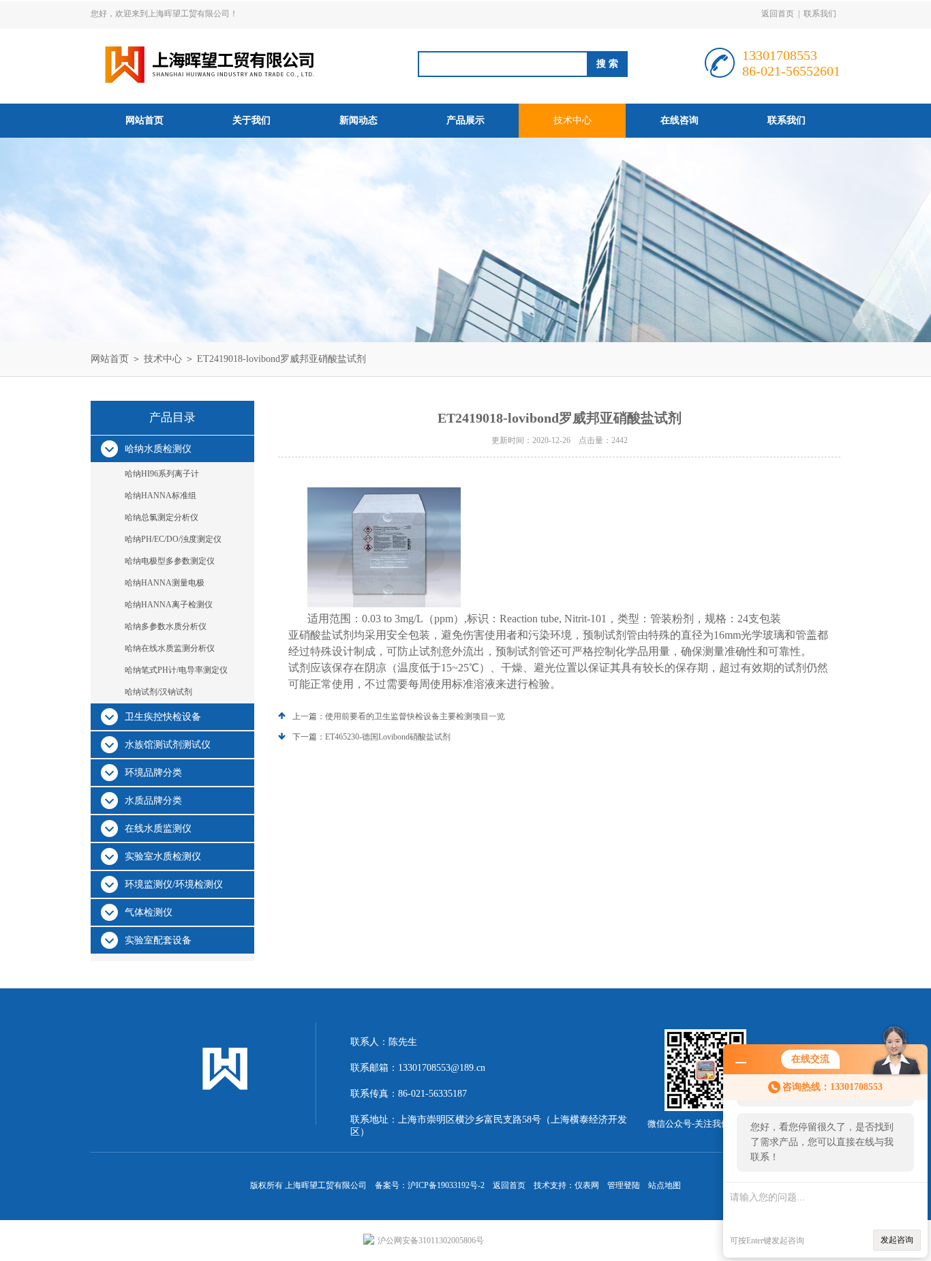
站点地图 (664, 1185)
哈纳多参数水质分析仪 (166, 626)
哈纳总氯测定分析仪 (161, 517)
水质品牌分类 (153, 800)
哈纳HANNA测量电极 (164, 583)
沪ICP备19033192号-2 (446, 1185)
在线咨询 (679, 120)
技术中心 (572, 120)
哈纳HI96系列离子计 (162, 473)
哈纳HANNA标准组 (160, 495)
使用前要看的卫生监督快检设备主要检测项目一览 (415, 716)
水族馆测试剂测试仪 (168, 745)
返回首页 (777, 13)
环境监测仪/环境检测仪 (174, 884)
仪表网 (587, 1185)
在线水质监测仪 (158, 828)
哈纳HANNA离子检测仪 (169, 604)
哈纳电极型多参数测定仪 (170, 561)
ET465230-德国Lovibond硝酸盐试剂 (388, 737)
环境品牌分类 (153, 773)
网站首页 (144, 120)
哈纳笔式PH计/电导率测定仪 (176, 670)
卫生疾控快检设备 (163, 717)
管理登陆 (623, 1185)
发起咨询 (897, 1240)
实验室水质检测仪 (163, 856)
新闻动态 (358, 120)
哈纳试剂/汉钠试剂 (158, 692)
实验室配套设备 (158, 940)
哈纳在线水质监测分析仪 (170, 648)
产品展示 (465, 120)
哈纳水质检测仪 (158, 449)
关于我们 (251, 120)
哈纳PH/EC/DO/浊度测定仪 (173, 539)
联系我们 (820, 13)
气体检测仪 (148, 912)
